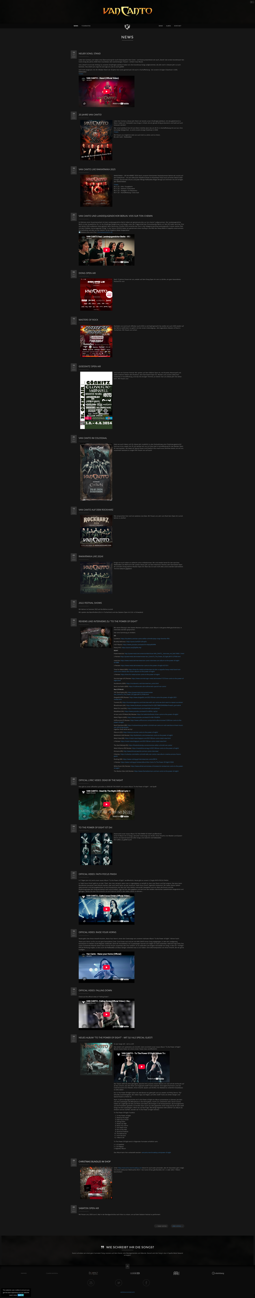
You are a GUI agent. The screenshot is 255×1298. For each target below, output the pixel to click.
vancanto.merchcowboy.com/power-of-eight (156, 1152)
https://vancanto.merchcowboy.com (130, 1168)
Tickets (81, 74)
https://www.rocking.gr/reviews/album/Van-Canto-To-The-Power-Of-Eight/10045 (147, 762)
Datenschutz (131, 1292)
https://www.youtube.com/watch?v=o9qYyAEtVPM (139, 644)
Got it (20, 1295)
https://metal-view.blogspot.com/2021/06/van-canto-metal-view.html (148, 738)
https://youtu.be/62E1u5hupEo (136, 641)
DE (252, 2)
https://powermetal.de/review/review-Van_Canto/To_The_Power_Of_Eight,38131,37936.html (150, 656)
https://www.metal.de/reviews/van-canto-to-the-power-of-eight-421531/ (144, 665)
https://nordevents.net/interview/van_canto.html (142, 683)
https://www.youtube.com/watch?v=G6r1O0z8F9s (144, 717)
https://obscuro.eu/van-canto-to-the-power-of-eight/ (140, 732)
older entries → (177, 1226)
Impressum (123, 1292)
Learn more (13, 1295)
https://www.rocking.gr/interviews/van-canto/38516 (140, 759)
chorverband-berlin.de (104, 232)
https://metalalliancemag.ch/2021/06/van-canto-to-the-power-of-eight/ (155, 748)
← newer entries (161, 1226)
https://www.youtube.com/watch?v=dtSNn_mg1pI (141, 711)
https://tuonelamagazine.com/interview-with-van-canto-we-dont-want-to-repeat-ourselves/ (152, 702)
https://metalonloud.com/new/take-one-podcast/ (144, 708)
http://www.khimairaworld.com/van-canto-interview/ (141, 751)
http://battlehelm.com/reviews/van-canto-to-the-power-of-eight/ (151, 735)
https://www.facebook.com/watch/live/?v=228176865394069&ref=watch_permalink (153, 705)
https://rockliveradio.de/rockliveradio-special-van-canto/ (147, 686)
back (127, 1266)
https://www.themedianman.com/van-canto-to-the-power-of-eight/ (156, 771)
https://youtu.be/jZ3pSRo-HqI (131, 647)
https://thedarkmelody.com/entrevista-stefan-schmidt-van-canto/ (150, 745)
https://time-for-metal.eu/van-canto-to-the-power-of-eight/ (140, 674)
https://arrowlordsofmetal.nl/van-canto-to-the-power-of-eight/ (157, 714)
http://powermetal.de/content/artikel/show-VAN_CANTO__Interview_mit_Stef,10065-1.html (154, 653)
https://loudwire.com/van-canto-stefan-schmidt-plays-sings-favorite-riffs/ (145, 638)
